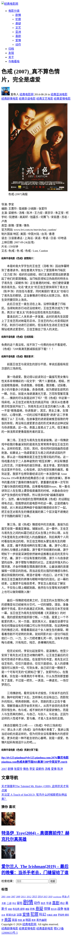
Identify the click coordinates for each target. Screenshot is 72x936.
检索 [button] (53, 881)
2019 (50, 896)
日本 (3, 915)
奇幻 (62, 903)
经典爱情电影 (62, 98)
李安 (32, 768)
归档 (11, 48)
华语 (48, 903)
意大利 (54, 909)
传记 (14, 903)
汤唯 (47, 768)
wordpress (57, 897)
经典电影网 (27, 94)
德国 (27, 909)
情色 (26, 768)
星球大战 (11, 915)
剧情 (18, 15)
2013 (34, 896)
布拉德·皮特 (19, 909)
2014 (40, 896)
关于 (11, 57)
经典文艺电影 (44, 98)
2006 (8, 897)
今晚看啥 (14, 61)
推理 (66, 909)
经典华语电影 (27, 98)
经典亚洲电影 (59, 94)
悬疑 (18, 23)
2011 (23, 896)
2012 (29, 896)
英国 (14, 920)
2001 (3, 896)
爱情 (18, 40)
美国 (7, 920)
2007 (4, 768)
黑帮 (33, 920)
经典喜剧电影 (44, 928)
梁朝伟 (40, 768)
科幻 (42, 914)
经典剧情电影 (9, 98)
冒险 (19, 903)
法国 (19, 914)
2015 (45, 896)
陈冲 (60, 768)
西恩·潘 (21, 920)
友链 (11, 52)
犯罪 (18, 19)
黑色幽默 (41, 920)
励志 (43, 903)
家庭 (10, 909)
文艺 (18, 27)
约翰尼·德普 (52, 915)
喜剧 (18, 36)
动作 (18, 44)
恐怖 (32, 909)
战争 (60, 909)
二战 (9, 903)
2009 (18, 896)
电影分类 (14, 10)
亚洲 (18, 31)
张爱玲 (18, 768)
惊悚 (47, 909)
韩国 (28, 919)
